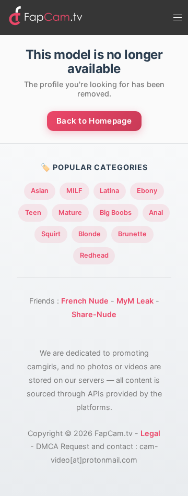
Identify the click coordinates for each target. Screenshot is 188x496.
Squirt (51, 234)
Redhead (94, 255)
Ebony (147, 191)
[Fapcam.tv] (46, 17)
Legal (150, 433)
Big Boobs (116, 212)
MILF (74, 191)
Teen (33, 212)
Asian (40, 191)
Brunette (132, 234)
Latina (109, 191)
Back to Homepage (94, 121)
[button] (177, 17)
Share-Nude (94, 314)
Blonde (89, 234)
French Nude (85, 300)
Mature (70, 212)
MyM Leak (135, 300)
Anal (156, 212)
